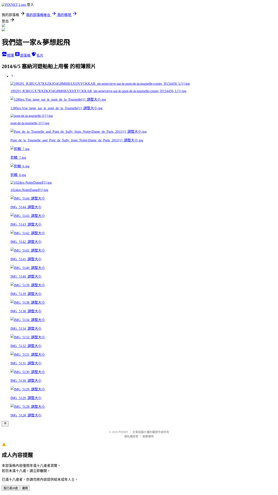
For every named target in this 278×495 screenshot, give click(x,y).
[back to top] (5, 423)
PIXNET (123, 432)
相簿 (11, 55)
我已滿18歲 (10, 488)
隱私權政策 (131, 436)
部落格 (25, 55)
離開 (25, 488)
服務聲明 (148, 436)
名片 (39, 55)
